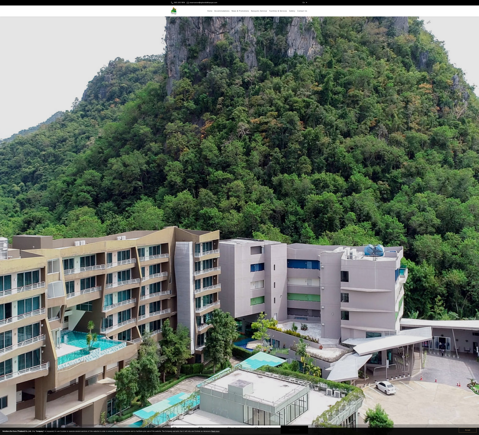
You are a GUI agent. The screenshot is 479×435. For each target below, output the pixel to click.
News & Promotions (240, 11)
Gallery (292, 11)
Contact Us (302, 11)
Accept (467, 430)
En (304, 2)
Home (209, 11)
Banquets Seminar (259, 11)
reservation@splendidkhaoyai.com (203, 2)
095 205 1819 (179, 2)
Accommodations (222, 11)
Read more (215, 431)
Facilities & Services (278, 11)
